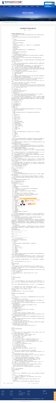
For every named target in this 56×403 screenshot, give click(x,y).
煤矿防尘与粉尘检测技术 (10, 383)
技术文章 (26, 6)
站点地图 (33, 398)
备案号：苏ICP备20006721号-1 (27, 398)
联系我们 (37, 6)
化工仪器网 (42, 398)
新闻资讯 (21, 6)
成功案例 (2, 394)
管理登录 (36, 398)
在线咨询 (28, 394)
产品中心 (15, 6)
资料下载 (32, 6)
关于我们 (9, 6)
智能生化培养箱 (21, 394)
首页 (4, 6)
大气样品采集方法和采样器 (34, 383)
